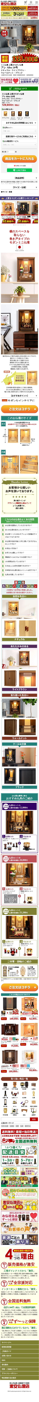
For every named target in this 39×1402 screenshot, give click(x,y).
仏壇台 (12, 1126)
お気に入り (31, 4)
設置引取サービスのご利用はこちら (19, 136)
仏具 (21, 1126)
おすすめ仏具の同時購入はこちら (19, 123)
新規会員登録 (6, 1347)
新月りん (27, 1126)
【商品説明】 (19, 178)
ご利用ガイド (6, 1351)
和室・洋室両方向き (19, 75)
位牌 (17, 1126)
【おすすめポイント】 (19, 396)
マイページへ (6, 1342)
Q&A (3, 1360)
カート (25, 4)
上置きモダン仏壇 (6, 75)
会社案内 (5, 1365)
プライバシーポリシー (10, 1373)
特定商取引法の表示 (9, 1378)
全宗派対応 (30, 75)
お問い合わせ (6, 1356)
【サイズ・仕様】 (19, 187)
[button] (37, 701)
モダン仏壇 (5, 1126)
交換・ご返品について (10, 1369)
